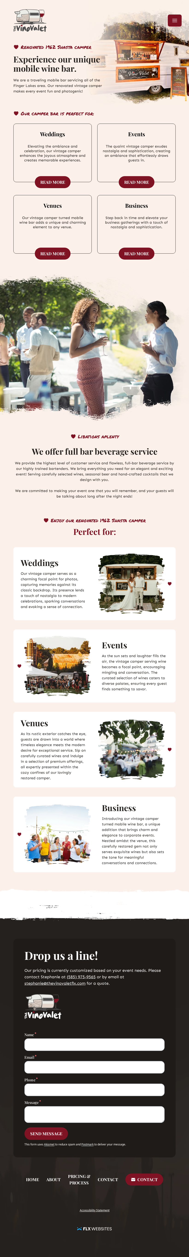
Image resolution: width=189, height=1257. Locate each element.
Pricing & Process (79, 1180)
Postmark (87, 1144)
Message (31, 1102)
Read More (55, 182)
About (53, 1179)
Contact (108, 1179)
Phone (29, 1079)
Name (29, 1034)
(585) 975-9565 (81, 976)
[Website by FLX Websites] (94, 1228)
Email (29, 1057)
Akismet (49, 1144)
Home (32, 1179)
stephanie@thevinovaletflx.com (55, 983)
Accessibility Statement (94, 1210)
